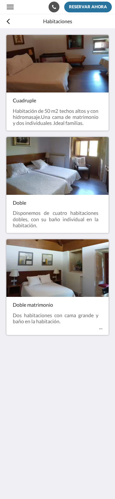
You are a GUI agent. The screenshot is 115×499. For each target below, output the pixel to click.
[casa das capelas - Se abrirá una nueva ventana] (12, 437)
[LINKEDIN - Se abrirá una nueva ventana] (48, 437)
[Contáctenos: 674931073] (54, 7)
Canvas (42, 482)
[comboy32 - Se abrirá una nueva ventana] (30, 437)
